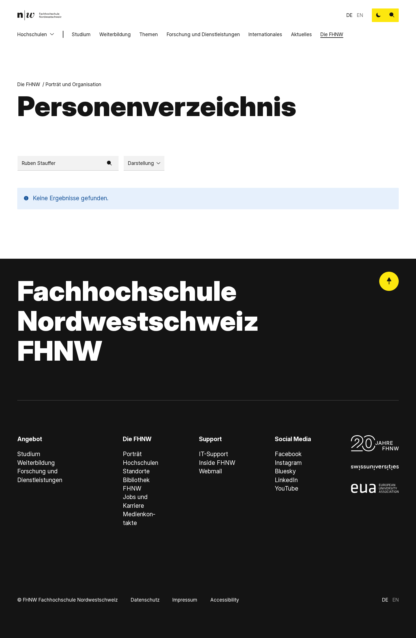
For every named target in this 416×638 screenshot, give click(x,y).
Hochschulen (32, 34)
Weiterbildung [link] (36, 462)
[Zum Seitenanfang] (389, 281)
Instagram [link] (288, 462)
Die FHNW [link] (28, 84)
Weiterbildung (115, 34)
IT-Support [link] (213, 454)
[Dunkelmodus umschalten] (378, 15)
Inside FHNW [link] (217, 462)
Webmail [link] (210, 471)
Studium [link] (28, 454)
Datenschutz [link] (145, 600)
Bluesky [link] (285, 471)
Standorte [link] (136, 471)
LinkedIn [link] (286, 480)
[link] (39, 15)
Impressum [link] (184, 600)
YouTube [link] (286, 488)
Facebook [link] (288, 454)
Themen (148, 34)
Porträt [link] (132, 454)
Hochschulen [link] (140, 462)
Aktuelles (301, 34)
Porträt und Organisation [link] (73, 84)
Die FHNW (331, 34)
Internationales (265, 34)
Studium (81, 34)
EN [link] (360, 15)
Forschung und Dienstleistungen (203, 34)
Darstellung (141, 163)
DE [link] (349, 15)
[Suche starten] (392, 15)
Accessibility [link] (224, 600)
